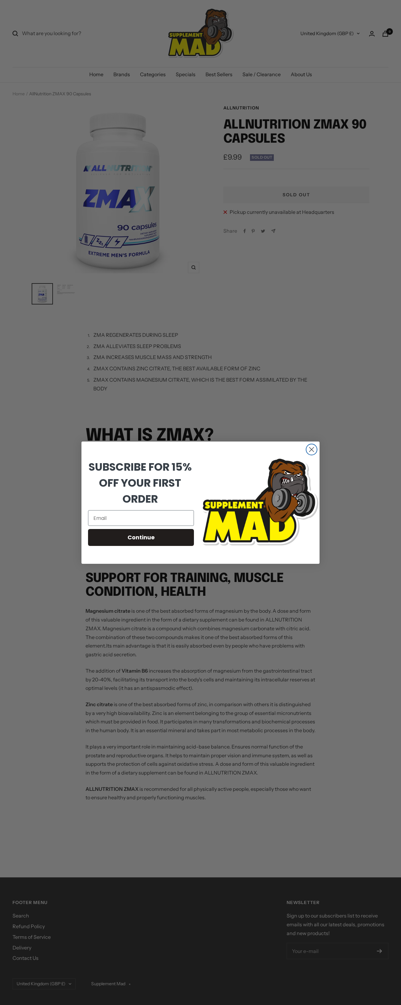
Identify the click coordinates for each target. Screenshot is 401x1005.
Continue (141, 537)
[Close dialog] (311, 449)
